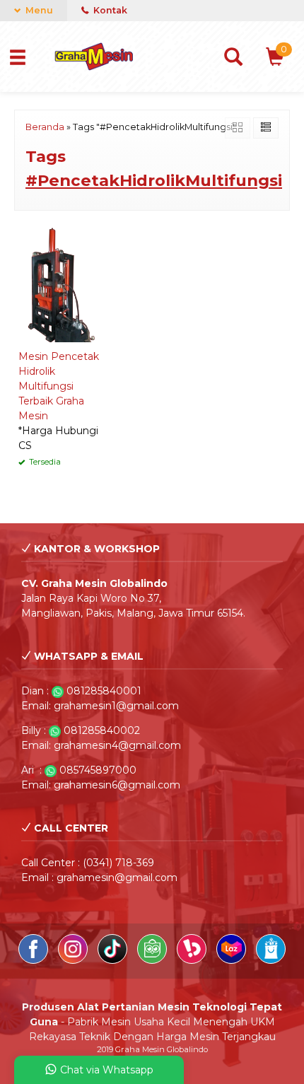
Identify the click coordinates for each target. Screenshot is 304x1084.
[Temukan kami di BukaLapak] (193, 960)
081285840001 (103, 690)
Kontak (109, 10)
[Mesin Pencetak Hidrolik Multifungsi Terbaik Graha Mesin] (59, 283)
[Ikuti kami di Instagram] (74, 960)
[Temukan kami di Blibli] (271, 960)
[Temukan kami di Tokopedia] (153, 960)
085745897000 (97, 770)
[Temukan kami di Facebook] (34, 960)
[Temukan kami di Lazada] (232, 960)
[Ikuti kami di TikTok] (114, 960)
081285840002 (102, 730)
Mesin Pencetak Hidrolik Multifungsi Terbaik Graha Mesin (58, 386)
